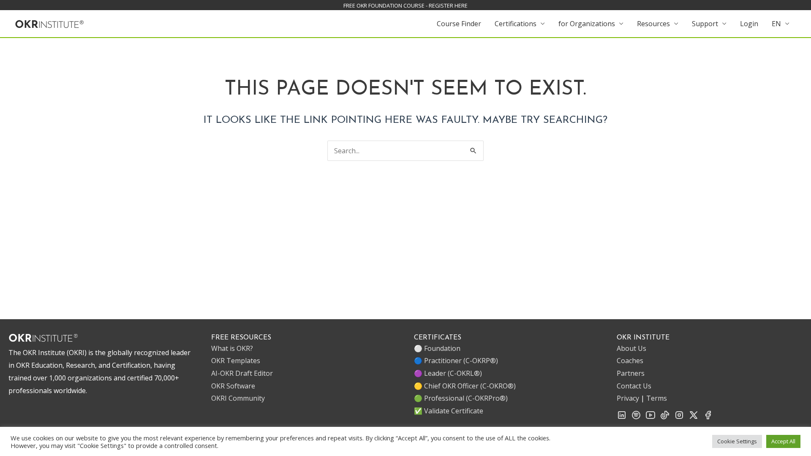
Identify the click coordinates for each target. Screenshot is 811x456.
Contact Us (634, 386)
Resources (653, 23)
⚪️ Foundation (437, 348)
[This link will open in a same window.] (49, 22)
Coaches (630, 360)
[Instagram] (679, 417)
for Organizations (586, 23)
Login (749, 23)
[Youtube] (650, 417)
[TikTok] (665, 417)
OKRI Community (238, 398)
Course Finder (459, 23)
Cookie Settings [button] (737, 441)
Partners (631, 373)
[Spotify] (636, 417)
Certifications (515, 23)
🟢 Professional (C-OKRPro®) (461, 398)
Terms (656, 398)
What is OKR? (232, 348)
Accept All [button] (783, 441)
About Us (631, 348)
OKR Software (233, 386)
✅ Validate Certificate (448, 410)
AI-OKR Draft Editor (242, 373)
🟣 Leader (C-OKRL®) (448, 373)
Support (705, 23)
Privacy (628, 398)
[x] (694, 417)
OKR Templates (235, 360)
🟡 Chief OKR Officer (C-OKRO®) (465, 386)
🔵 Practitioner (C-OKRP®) (456, 360)
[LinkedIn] (622, 417)
